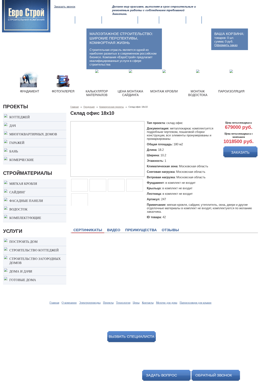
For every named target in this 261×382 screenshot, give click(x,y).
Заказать (240, 152)
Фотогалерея (63, 91)
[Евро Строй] (26, 14)
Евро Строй (232, 353)
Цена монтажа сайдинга (130, 93)
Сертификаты (87, 230)
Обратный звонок (213, 375)
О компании (88, 20)
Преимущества (141, 230)
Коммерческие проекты (111, 107)
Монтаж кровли (164, 91)
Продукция (89, 107)
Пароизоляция (231, 91)
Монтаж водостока (197, 93)
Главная (65, 20)
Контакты (213, 20)
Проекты (148, 20)
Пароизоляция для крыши (195, 302)
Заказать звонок (64, 6)
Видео (113, 230)
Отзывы (170, 230)
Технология (172, 20)
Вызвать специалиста (131, 337)
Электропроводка (119, 20)
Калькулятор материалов (97, 93)
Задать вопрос (161, 375)
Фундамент (29, 91)
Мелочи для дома (166, 302)
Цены (194, 20)
